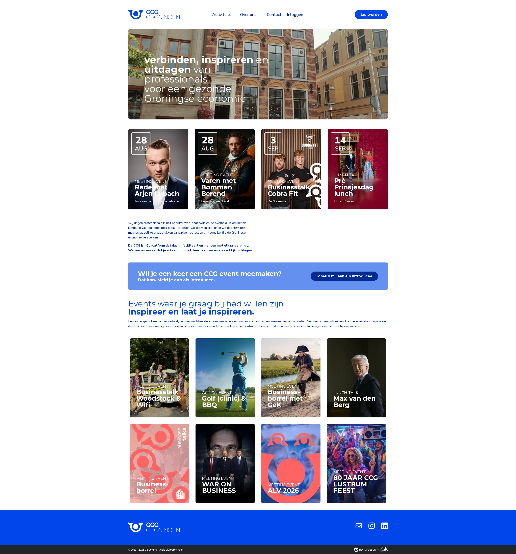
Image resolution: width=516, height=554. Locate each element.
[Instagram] (371, 525)
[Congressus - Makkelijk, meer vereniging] (365, 550)
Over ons (248, 14)
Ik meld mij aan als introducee (344, 276)
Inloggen (295, 14)
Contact (274, 14)
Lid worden (371, 14)
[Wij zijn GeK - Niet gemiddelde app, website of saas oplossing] (384, 550)
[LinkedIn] (384, 525)
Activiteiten (223, 14)
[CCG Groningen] (154, 14)
